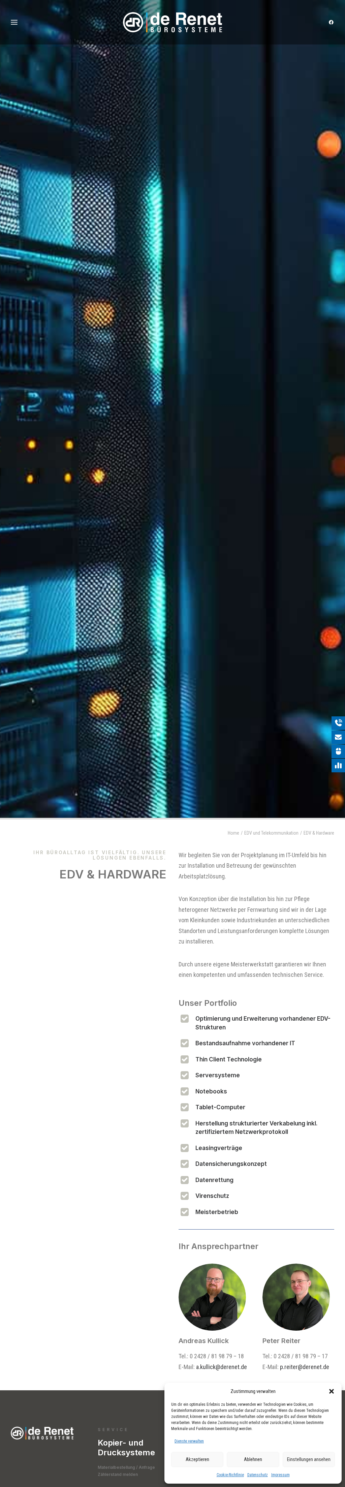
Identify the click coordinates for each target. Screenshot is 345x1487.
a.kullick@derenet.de (221, 1366)
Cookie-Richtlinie (230, 1475)
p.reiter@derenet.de (304, 1366)
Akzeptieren (197, 1459)
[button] (331, 1391)
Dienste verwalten (189, 1441)
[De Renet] (172, 22)
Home (233, 833)
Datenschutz (257, 1475)
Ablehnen (253, 1459)
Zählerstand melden (118, 1474)
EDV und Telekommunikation (271, 833)
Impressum (280, 1475)
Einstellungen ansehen (309, 1459)
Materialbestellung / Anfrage (126, 1467)
